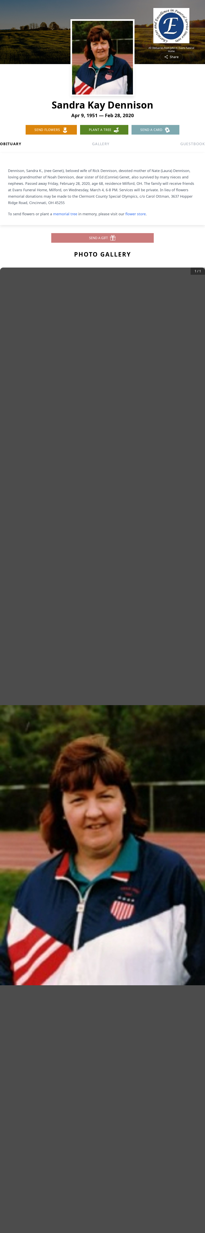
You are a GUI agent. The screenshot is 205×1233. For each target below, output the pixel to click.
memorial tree (65, 213)
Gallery (101, 143)
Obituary (10, 143)
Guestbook (192, 143)
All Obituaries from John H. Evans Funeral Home (171, 49)
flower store (135, 213)
